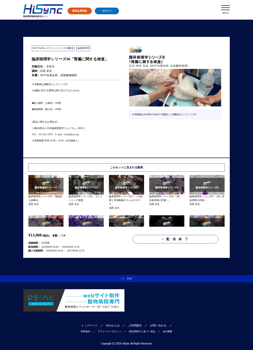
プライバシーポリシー (110, 331)
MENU (225, 13)
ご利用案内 (135, 325)
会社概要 (167, 331)
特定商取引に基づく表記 (142, 331)
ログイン (107, 10)
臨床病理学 (83, 48)
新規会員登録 (79, 10)
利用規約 (85, 331)
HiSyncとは (113, 325)
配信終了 (176, 239)
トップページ (89, 325)
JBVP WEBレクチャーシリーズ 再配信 (53, 48)
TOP (129, 278)
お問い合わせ (158, 325)
